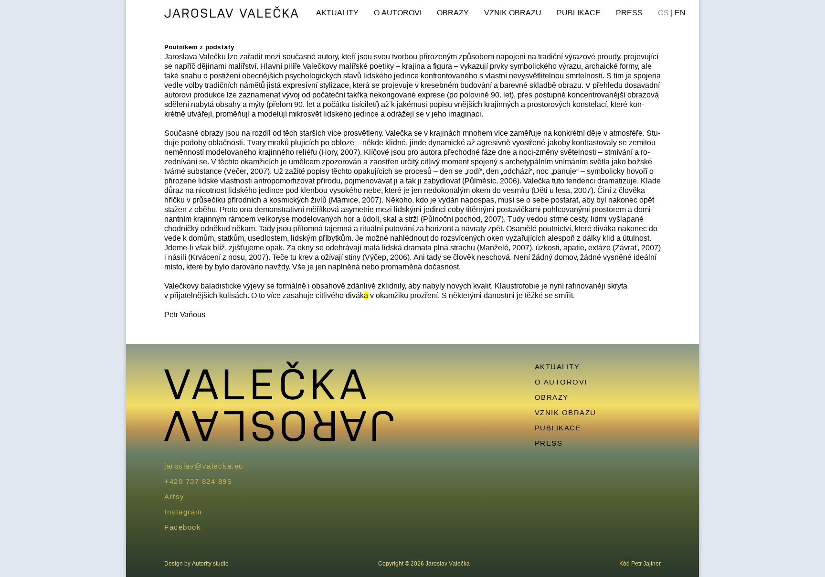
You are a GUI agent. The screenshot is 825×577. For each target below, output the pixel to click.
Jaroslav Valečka (232, 13)
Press (629, 12)
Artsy (174, 496)
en (680, 12)
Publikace (579, 12)
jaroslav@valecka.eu (203, 466)
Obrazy (453, 12)
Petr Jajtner (646, 563)
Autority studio (210, 563)
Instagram (183, 512)
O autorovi (398, 12)
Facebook (182, 527)
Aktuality (337, 12)
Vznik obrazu (512, 12)
